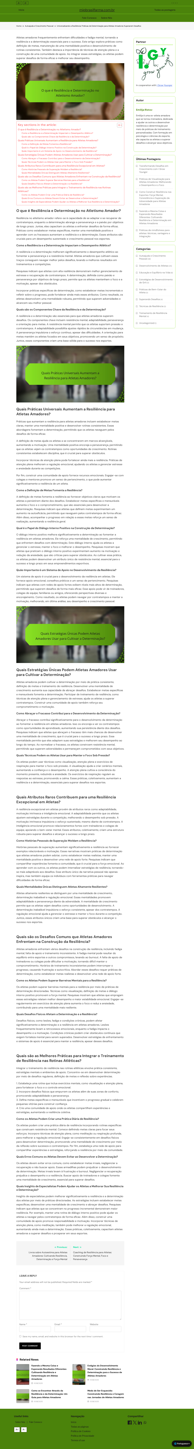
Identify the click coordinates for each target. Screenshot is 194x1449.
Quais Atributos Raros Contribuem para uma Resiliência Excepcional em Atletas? (61, 165)
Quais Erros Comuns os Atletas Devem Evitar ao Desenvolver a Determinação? (60, 198)
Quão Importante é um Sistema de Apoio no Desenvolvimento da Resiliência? (59, 151)
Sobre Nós (106, 17)
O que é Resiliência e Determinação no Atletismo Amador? (49, 129)
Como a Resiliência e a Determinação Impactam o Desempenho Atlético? (57, 133)
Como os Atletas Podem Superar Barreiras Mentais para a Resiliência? (56, 180)
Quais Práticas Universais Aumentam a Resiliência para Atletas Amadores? (58, 140)
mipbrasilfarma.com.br (97, 10)
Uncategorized (146, 323)
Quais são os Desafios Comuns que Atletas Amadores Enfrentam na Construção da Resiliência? (69, 176)
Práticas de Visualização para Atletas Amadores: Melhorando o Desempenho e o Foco (155, 182)
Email (58, 1378)
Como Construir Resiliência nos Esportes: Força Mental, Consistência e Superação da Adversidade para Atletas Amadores (155, 198)
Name (23, 1378)
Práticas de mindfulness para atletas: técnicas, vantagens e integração (154, 233)
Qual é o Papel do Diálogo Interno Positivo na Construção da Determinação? (59, 147)
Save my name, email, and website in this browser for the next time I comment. (63, 1390)
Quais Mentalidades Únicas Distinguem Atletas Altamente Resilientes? (56, 172)
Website (94, 1378)
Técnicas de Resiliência (151, 306)
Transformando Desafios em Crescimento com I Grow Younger (153, 168)
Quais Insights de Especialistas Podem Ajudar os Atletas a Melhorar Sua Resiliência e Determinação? (71, 201)
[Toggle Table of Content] (118, 125)
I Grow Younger (164, 85)
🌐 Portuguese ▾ (181, 1443)
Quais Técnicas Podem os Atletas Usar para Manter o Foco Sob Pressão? (57, 162)
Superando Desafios (149, 299)
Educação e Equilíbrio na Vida (154, 272)
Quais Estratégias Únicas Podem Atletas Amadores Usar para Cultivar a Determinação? (65, 154)
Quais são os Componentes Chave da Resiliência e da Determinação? (55, 136)
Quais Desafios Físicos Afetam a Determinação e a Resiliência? (52, 183)
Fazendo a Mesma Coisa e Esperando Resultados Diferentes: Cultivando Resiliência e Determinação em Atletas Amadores (49, 1426)
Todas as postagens (164, 9)
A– (25, 3)
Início (21, 9)
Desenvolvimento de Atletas (153, 265)
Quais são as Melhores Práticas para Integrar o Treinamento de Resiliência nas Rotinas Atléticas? (64, 189)
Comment (25, 1342)
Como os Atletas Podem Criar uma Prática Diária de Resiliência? (53, 194)
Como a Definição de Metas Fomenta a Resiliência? (47, 144)
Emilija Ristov (144, 109)
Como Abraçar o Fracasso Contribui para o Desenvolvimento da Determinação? (61, 158)
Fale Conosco (89, 17)
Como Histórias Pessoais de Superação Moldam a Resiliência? (52, 169)
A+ (19, 3)
